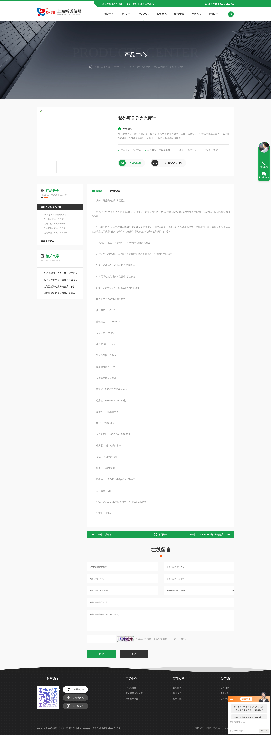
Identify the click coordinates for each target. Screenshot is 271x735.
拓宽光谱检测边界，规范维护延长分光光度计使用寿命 (61, 273)
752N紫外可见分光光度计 (55, 215)
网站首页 (109, 14)
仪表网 (208, 728)
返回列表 (162, 534)
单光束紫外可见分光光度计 (55, 228)
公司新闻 (177, 687)
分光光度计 (131, 687)
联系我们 (214, 14)
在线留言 (197, 14)
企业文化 (224, 693)
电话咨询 (264, 167)
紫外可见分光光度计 (140, 67)
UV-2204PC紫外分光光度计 (212, 534)
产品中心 (144, 14)
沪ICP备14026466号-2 (110, 728)
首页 (108, 67)
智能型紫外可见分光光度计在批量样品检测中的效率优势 (61, 286)
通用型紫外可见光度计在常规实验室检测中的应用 (61, 293)
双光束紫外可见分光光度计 (55, 224)
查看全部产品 (47, 241)
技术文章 (179, 14)
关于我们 (126, 14)
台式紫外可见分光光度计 (54, 219)
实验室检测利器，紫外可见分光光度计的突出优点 (61, 280)
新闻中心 (161, 14)
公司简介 (224, 687)
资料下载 (177, 699)
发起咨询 (264, 731)
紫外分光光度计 (133, 699)
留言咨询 (224, 699)
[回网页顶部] (264, 156)
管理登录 (217, 728)
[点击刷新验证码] (125, 639)
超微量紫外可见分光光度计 (55, 233)
